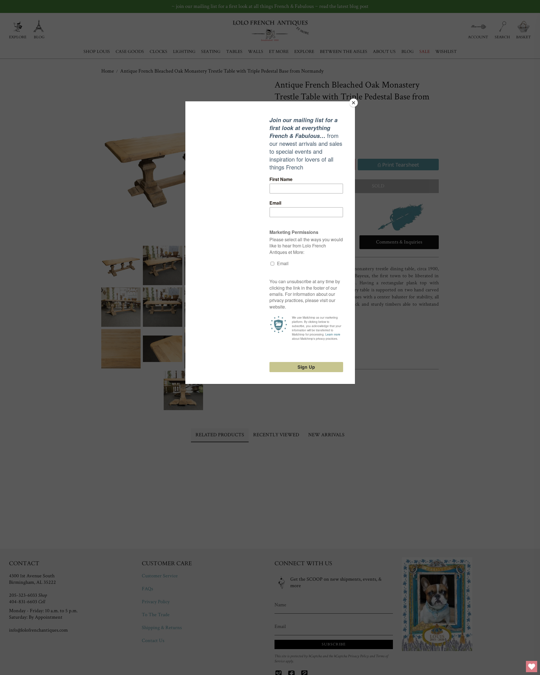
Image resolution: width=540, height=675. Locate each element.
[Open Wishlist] (531, 666)
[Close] (353, 103)
